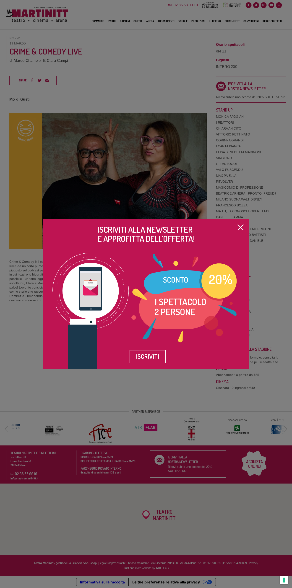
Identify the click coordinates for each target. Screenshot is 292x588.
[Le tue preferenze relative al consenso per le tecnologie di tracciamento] (284, 580)
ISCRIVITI (147, 356)
